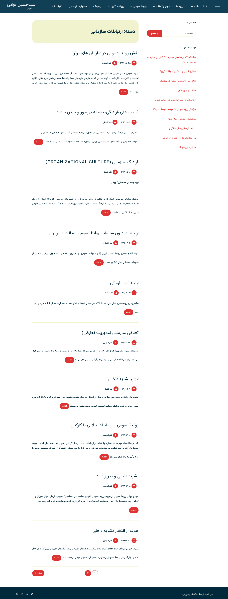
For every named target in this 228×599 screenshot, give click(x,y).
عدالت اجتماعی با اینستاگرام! (182, 129)
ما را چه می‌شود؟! (187, 148)
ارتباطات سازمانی (124, 283)
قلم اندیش (106, 63)
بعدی (39, 573)
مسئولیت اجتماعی (77, 7)
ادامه (122, 92)
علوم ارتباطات (163, 7)
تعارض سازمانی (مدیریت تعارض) (110, 333)
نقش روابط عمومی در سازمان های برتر (106, 53)
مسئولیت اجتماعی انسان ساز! (182, 119)
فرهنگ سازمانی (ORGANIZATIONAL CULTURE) (92, 162)
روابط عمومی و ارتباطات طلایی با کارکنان (105, 425)
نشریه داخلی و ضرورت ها (117, 476)
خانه (193, 7)
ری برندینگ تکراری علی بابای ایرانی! (179, 138)
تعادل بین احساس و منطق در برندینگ (178, 81)
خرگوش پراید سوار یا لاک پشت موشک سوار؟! (174, 110)
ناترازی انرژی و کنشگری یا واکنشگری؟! (178, 72)
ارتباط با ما (57, 7)
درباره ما (180, 7)
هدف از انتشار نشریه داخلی (116, 530)
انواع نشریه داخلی (123, 379)
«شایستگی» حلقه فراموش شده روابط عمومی (175, 100)
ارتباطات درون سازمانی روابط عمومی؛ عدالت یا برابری (94, 233)
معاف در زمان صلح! (187, 91)
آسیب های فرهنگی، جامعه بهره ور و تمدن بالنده (98, 112)
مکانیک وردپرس (189, 594)
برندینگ (97, 7)
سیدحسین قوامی (21, 4)
